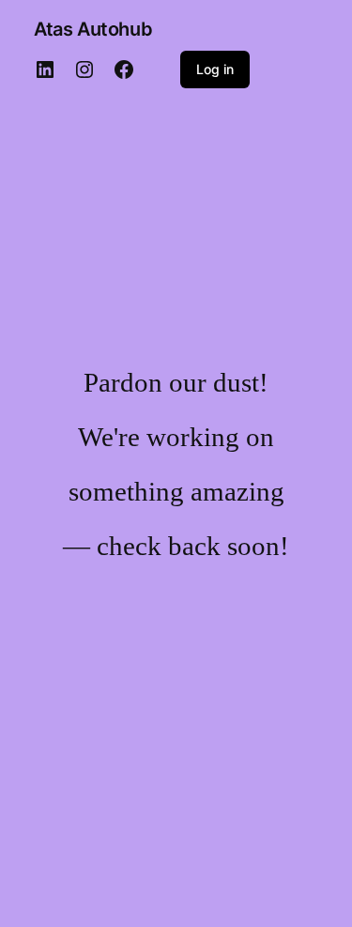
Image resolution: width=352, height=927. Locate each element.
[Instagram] (84, 69)
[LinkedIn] (45, 69)
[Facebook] (124, 69)
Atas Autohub (93, 29)
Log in (215, 69)
